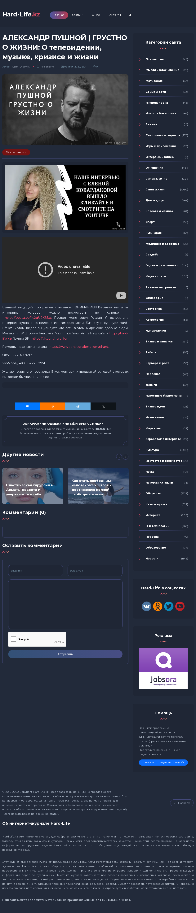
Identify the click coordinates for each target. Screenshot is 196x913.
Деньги (151, 384)
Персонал (153, 374)
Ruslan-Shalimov (20, 66)
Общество (153, 493)
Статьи (76, 15)
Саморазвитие (156, 178)
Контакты (114, 15)
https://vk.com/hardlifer (50, 338)
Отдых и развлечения (162, 265)
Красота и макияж (159, 211)
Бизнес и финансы (159, 341)
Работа (151, 352)
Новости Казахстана (161, 113)
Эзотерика (154, 308)
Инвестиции (155, 417)
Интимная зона (157, 102)
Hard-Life (21, 14)
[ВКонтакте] (27, 406)
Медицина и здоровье (163, 243)
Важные (152, 124)
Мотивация (154, 80)
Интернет (153, 515)
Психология (47, 66)
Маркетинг (154, 428)
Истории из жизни (159, 482)
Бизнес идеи (155, 406)
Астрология (155, 319)
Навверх (184, 802)
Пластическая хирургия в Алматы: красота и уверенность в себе (29, 489)
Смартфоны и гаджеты (163, 135)
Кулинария (154, 232)
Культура (152, 449)
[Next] (125, 457)
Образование (156, 547)
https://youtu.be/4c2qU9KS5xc (28, 318)
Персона (152, 536)
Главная (59, 15)
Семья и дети (156, 91)
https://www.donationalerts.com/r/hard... (79, 347)
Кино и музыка (156, 504)
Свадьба (152, 254)
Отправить (65, 654)
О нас (96, 15)
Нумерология (156, 330)
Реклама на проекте (161, 287)
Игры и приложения (161, 146)
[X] (103, 406)
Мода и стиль (156, 276)
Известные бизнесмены (164, 395)
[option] (32, 486)
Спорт (150, 222)
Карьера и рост (157, 363)
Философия (154, 297)
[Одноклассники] (52, 406)
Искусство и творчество (164, 460)
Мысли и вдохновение (162, 70)
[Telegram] (78, 406)
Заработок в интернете (163, 439)
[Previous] (119, 457)
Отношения (154, 167)
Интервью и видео (160, 157)
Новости (152, 558)
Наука (150, 471)
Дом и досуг (155, 200)
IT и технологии (157, 526)
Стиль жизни (155, 189)
